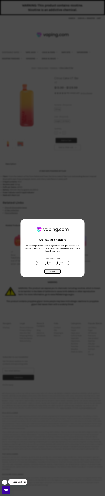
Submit (52, 271)
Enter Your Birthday (52, 258)
